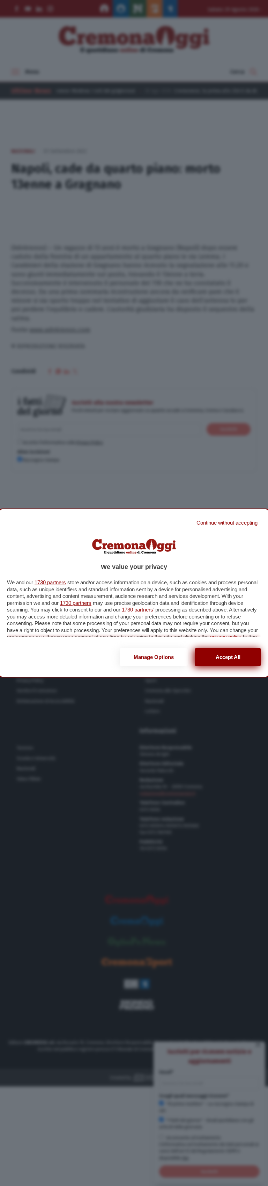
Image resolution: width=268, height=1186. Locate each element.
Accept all (228, 657)
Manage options (154, 657)
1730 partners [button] (50, 582)
